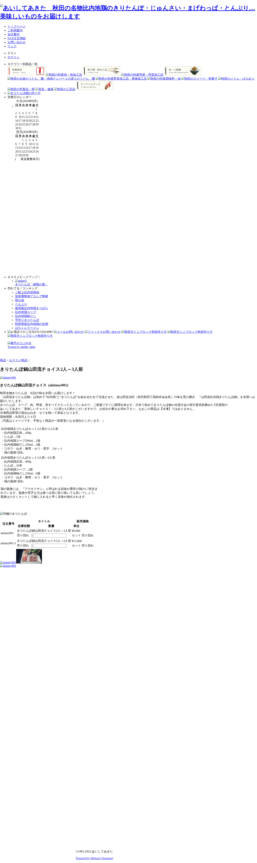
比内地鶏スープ (25, 312)
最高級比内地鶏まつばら (31, 308)
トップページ (17, 26)
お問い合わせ (17, 42)
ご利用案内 (15, 30)
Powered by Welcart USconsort (94, 858)
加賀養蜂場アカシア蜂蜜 (31, 296)
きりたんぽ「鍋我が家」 (31, 284)
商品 (3, 360)
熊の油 (19, 300)
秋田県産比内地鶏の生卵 (31, 324)
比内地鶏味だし (25, 316)
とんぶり (21, 304)
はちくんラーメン (27, 327)
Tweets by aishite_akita (21, 346)
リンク (12, 46)
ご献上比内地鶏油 (27, 292)
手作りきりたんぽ (27, 320)
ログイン (14, 57)
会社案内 (14, 34)
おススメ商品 (18, 360)
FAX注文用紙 (17, 38)
